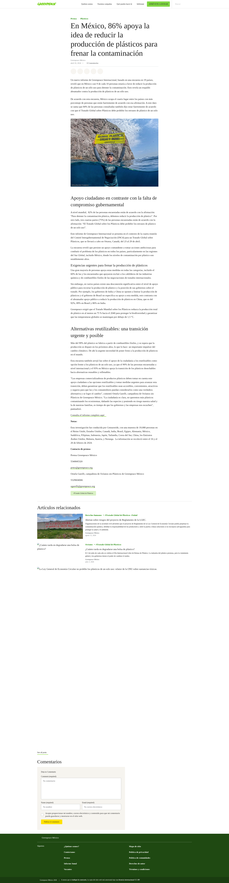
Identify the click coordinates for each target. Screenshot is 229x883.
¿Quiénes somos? (71, 846)
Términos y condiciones (139, 869)
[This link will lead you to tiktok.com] (57, 852)
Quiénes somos (87, 4)
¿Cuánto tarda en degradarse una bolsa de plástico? (110, 549)
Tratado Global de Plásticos (118, 515)
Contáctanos (69, 852)
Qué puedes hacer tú (124, 4)
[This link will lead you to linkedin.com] (62, 852)
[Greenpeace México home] (46, 4)
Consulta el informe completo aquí (87, 415)
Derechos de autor (137, 863)
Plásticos (84, 19)
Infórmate (140, 4)
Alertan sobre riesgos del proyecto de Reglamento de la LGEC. (115, 520)
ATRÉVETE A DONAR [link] (158, 4)
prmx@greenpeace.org (82, 467)
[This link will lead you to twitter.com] (43, 852)
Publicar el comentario (51, 822)
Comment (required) (48, 776)
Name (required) (47, 803)
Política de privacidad (138, 852)
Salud (134, 515)
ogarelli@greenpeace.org (83, 486)
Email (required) (88, 803)
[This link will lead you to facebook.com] (38, 852)
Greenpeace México (50, 838)
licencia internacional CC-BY (129, 880)
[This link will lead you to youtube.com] (48, 852)
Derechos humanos (93, 515)
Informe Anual (70, 863)
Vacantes (68, 869)
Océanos (89, 544)
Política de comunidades (139, 858)
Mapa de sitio (135, 846)
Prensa (74, 19)
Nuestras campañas (104, 4)
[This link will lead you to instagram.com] (53, 852)
